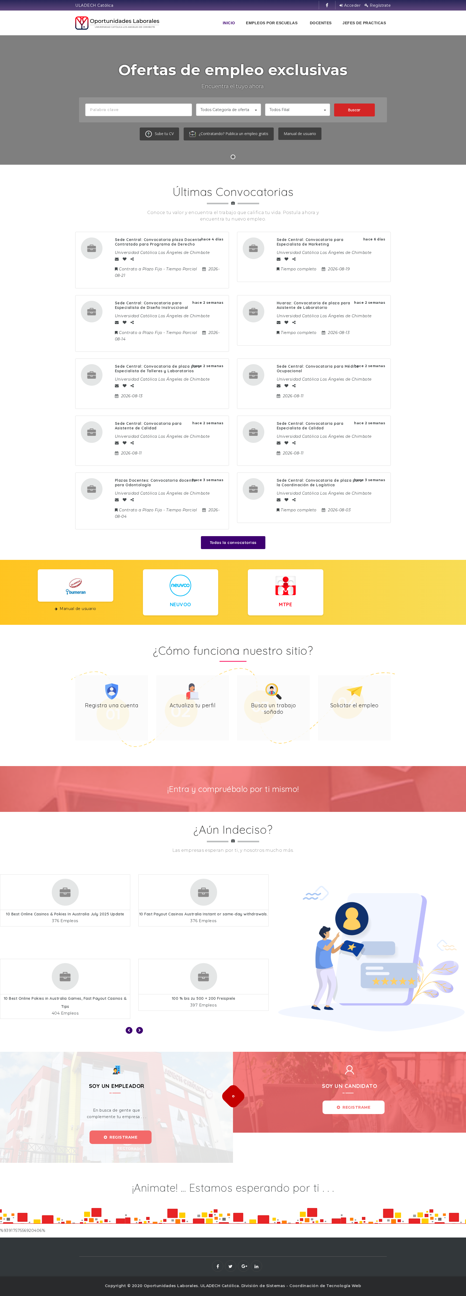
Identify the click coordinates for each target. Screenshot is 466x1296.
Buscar (354, 110)
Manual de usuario (300, 133)
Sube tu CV (164, 133)
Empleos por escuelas (271, 23)
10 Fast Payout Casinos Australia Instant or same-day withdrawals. (65, 914)
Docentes (321, 23)
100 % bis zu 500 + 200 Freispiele (65, 998)
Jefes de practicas (364, 23)
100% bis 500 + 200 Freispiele (203, 998)
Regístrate (380, 5)
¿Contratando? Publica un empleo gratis (233, 133)
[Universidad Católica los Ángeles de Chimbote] (117, 23)
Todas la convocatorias (233, 542)
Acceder (352, 5)
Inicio (229, 23)
